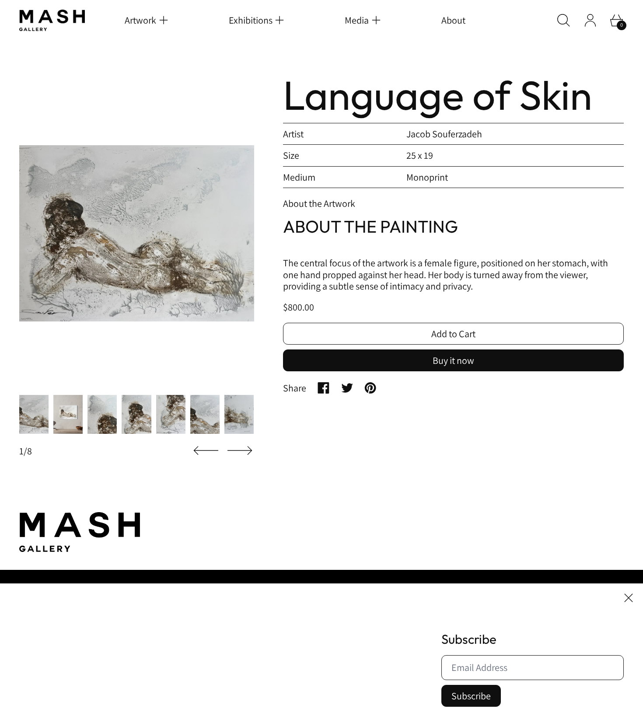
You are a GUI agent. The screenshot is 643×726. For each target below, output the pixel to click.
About (453, 20)
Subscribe (471, 696)
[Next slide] (239, 450)
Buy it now (453, 360)
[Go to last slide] (206, 450)
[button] (563, 20)
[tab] (34, 414)
